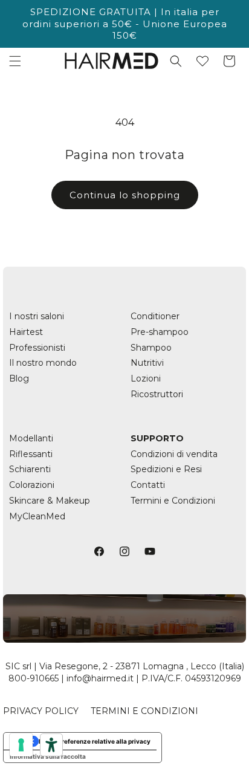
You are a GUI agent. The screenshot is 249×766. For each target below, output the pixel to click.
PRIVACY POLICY (41, 711)
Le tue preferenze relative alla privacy (94, 741)
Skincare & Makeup (49, 500)
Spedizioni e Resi (166, 469)
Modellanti (31, 438)
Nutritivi (147, 362)
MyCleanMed (37, 516)
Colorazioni (31, 484)
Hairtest (26, 331)
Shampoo (151, 347)
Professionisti (37, 347)
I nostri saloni (36, 316)
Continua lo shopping (125, 195)
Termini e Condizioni (173, 500)
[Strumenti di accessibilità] (51, 744)
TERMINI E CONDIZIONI (144, 711)
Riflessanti (31, 454)
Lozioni (146, 378)
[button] (15, 61)
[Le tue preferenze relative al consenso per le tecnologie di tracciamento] (21, 744)
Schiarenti (30, 469)
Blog (19, 378)
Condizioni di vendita (174, 454)
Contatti (148, 484)
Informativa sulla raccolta (48, 756)
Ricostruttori (157, 394)
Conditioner (155, 316)
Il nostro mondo (43, 362)
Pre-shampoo (160, 331)
